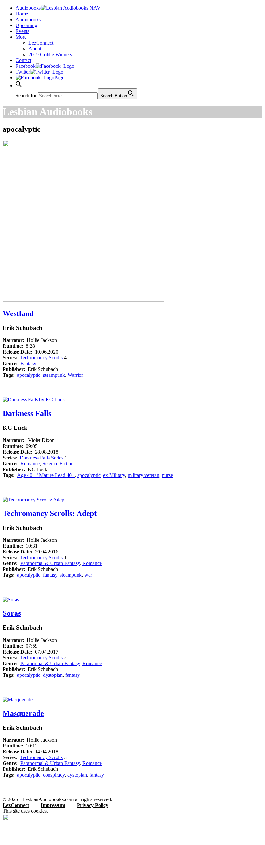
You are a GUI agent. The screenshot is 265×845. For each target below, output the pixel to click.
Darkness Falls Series (41, 457)
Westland (18, 313)
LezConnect (40, 43)
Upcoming (26, 25)
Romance (30, 463)
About (34, 48)
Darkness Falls (27, 413)
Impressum (53, 805)
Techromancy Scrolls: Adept (50, 513)
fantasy (50, 575)
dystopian (53, 675)
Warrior (75, 375)
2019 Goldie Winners (50, 54)
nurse (167, 475)
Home (22, 13)
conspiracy (54, 775)
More (21, 37)
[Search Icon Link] (19, 85)
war (88, 575)
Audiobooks (28, 19)
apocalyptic (28, 375)
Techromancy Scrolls (41, 357)
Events (22, 31)
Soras (12, 613)
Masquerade (23, 713)
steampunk (54, 375)
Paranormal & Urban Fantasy (50, 563)
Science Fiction (58, 463)
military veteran (143, 475)
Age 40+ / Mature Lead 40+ (46, 475)
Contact (23, 60)
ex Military (114, 475)
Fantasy (28, 363)
